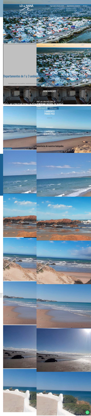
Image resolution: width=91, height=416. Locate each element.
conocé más (49, 95)
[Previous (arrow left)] (0, 295)
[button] (87, 412)
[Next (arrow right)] (1, 295)
